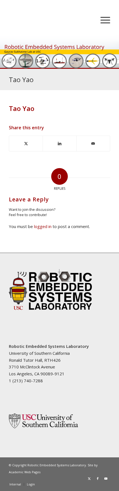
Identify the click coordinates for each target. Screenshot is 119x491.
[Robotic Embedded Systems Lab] (49, 20)
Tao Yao (21, 79)
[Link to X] (89, 478)
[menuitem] (102, 20)
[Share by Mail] (93, 143)
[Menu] (102, 20)
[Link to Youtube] (106, 478)
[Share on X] (26, 143)
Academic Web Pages (24, 472)
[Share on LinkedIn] (59, 143)
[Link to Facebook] (98, 478)
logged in (42, 226)
